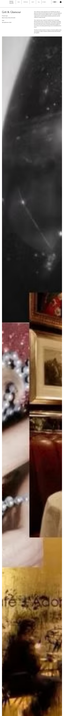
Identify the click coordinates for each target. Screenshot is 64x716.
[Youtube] (55, 2)
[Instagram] (53, 2)
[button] (61, 2)
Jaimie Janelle (12, 2)
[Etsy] (56, 2)
